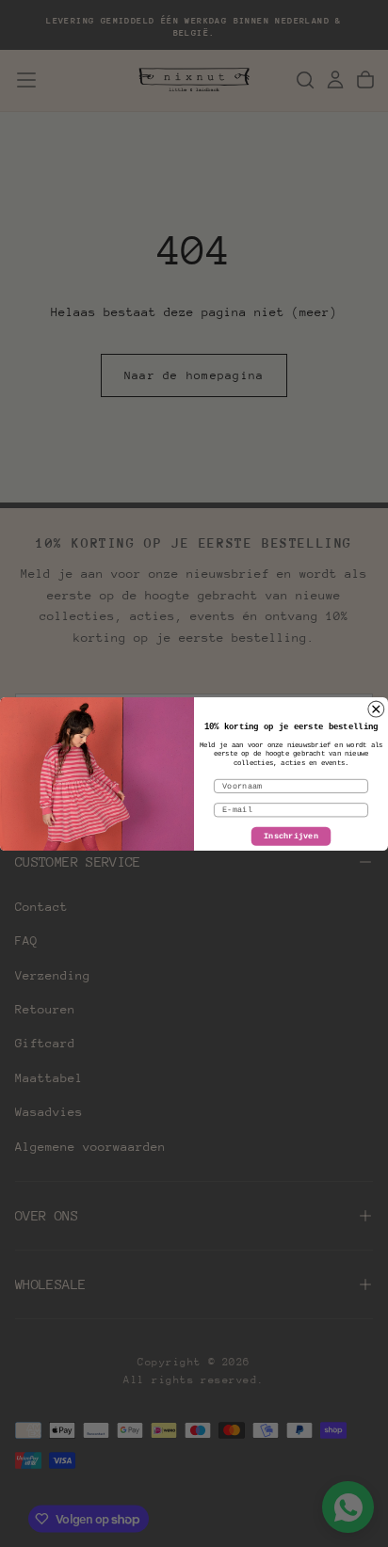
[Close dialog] (376, 709)
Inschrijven (291, 836)
